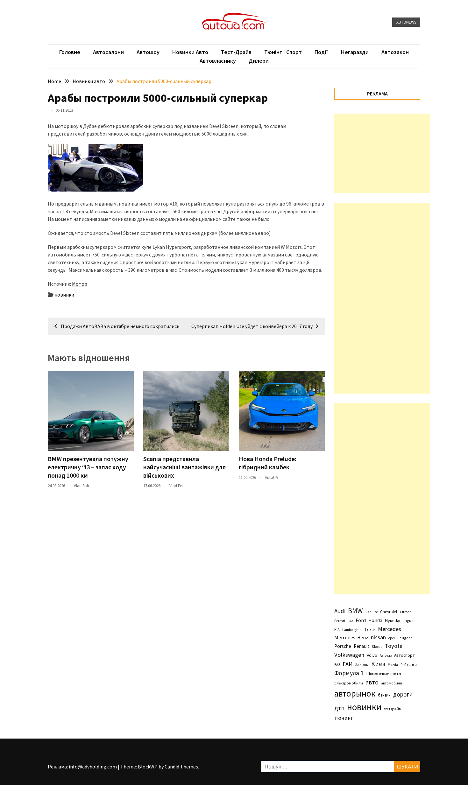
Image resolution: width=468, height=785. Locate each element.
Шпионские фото (383, 673)
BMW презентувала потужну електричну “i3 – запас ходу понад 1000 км (88, 467)
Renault (361, 646)
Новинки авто (190, 52)
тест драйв (392, 709)
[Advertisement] (382, 153)
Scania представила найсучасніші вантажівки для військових (184, 467)
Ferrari (339, 620)
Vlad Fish (81, 485)
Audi (339, 611)
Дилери (259, 60)
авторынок (354, 693)
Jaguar (409, 620)
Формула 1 (349, 673)
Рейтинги (409, 664)
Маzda (393, 664)
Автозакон (395, 52)
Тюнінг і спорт (283, 52)
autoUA (271, 477)
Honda (375, 620)
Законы (362, 664)
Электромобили (348, 683)
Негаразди (355, 52)
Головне (69, 52)
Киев (378, 664)
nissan (378, 637)
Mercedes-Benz (351, 637)
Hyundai (392, 620)
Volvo (372, 655)
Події (321, 52)
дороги (403, 694)
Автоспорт (404, 655)
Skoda (377, 646)
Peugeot (404, 637)
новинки (64, 294)
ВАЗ (337, 664)
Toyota (393, 645)
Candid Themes (181, 766)
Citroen (406, 611)
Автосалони (108, 52)
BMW (355, 610)
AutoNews (406, 22)
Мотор (79, 284)
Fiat (350, 621)
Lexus (370, 629)
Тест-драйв (236, 52)
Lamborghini (352, 629)
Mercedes (389, 629)
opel (391, 638)
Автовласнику (218, 60)
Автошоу (148, 52)
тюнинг (343, 717)
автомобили (391, 683)
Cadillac (371, 612)
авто (372, 682)
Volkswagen (349, 654)
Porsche (342, 646)
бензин (384, 695)
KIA (337, 629)
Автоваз (386, 655)
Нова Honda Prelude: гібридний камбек (267, 463)
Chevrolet (388, 611)
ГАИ (348, 664)
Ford (361, 620)
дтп (339, 708)
